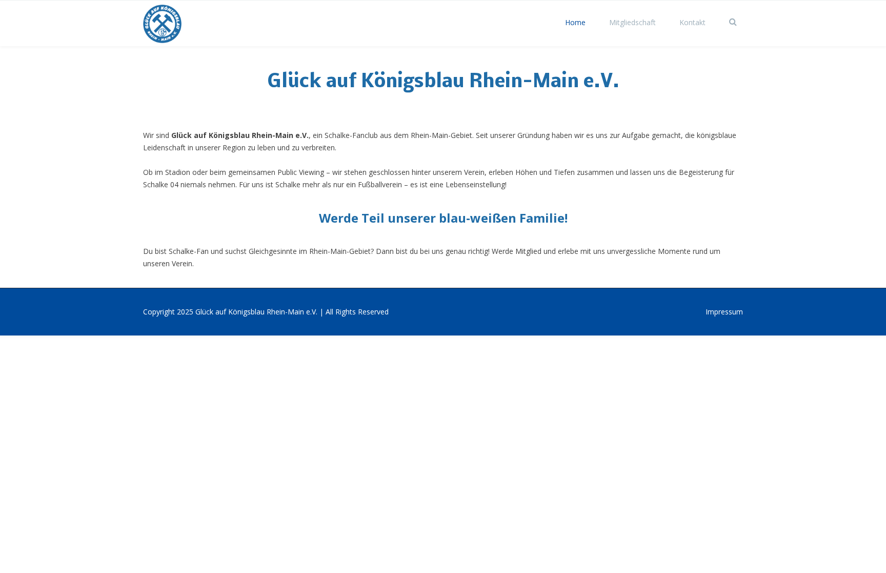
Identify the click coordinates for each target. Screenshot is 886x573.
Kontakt (692, 22)
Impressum (724, 312)
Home (575, 22)
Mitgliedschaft (632, 22)
